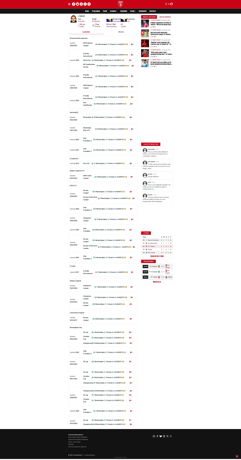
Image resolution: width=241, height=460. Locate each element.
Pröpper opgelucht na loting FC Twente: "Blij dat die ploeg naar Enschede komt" (161, 23)
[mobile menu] (69, 4)
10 (152, 36)
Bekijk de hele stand (157, 256)
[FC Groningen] (159, 272)
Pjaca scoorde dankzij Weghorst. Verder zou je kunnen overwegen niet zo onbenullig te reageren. (155, 154)
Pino (149, 182)
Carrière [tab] (86, 32)
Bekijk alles (157, 282)
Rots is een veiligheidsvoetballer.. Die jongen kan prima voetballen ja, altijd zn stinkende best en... (156, 187)
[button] (166, 4)
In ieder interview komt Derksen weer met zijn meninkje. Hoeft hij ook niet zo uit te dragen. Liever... (157, 166)
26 (152, 56)
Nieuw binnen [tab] (164, 17)
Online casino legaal (74, 442)
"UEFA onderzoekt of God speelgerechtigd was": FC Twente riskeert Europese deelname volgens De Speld (161, 53)
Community (142, 11)
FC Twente (154, 277)
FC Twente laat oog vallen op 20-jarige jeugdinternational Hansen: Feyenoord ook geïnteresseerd (161, 63)
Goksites (71, 444)
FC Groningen (153, 272)
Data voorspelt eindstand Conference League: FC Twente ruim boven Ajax (160, 33)
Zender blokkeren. (153, 177)
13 (152, 46)
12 (156, 46)
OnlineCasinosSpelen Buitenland (78, 439)
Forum (132, 11)
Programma (96, 11)
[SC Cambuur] (159, 266)
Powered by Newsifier (121, 457)
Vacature (152, 11)
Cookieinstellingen (89, 455)
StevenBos (152, 149)
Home (87, 11)
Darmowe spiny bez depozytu (77, 447)
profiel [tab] (121, 32)
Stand (105, 11)
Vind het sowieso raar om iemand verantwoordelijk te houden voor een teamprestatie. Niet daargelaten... (156, 199)
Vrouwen (113, 11)
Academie (123, 11)
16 (152, 66)
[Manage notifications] (237, 456)
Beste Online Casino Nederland (77, 437)
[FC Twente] (159, 277)
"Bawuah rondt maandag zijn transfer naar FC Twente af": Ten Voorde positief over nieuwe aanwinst (161, 43)
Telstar (170, 277)
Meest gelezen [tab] (149, 17)
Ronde (150, 174)
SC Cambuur (153, 266)
